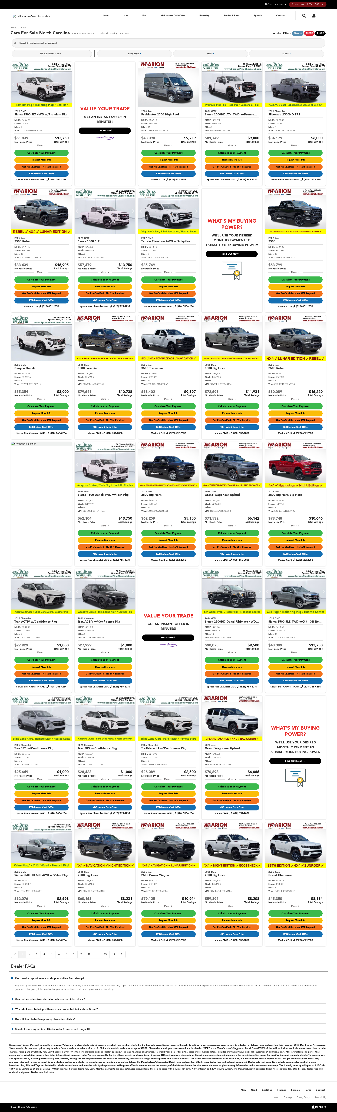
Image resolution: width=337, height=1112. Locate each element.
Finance (281, 1090)
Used (125, 16)
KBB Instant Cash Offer (173, 16)
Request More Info (41, 160)
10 (89, 954)
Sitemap (288, 1097)
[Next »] (121, 954)
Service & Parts (232, 16)
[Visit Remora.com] (319, 1108)
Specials (258, 16)
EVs (144, 16)
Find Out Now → (232, 254)
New (105, 16)
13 (105, 954)
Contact (280, 16)
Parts (308, 1090)
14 (113, 954)
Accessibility (320, 1097)
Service (295, 1090)
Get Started (105, 130)
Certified (267, 1090)
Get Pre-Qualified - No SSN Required (41, 167)
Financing (204, 16)
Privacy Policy (303, 1097)
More (39, 146)
